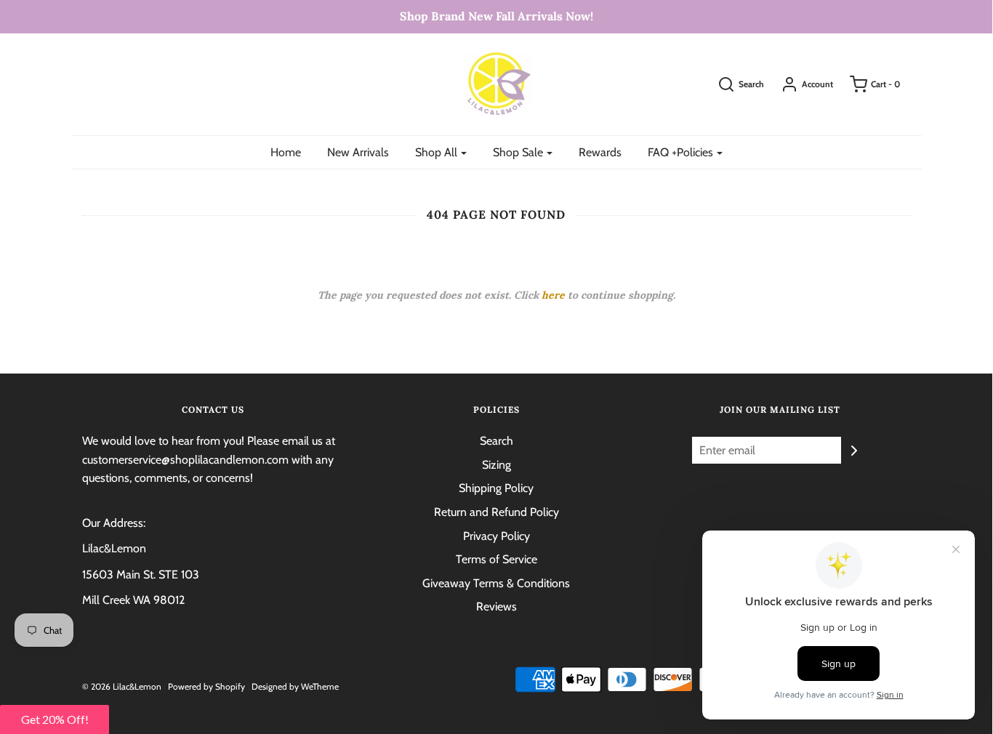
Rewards (600, 152)
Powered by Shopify (206, 686)
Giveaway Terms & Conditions (496, 583)
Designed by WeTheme (295, 686)
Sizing (496, 465)
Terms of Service (496, 559)
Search (496, 441)
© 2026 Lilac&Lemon (121, 686)
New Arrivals (358, 152)
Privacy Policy (496, 536)
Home (285, 152)
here (553, 295)
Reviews (496, 606)
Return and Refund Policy (496, 512)
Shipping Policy (496, 488)
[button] (54, 719)
